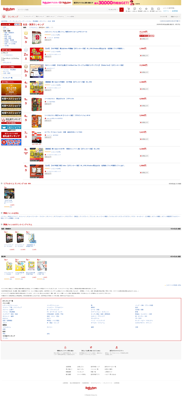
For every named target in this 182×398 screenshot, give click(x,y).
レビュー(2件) (55, 35)
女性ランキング (50, 16)
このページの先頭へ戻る (173, 285)
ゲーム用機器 (9, 218)
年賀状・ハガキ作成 (10, 42)
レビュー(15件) (56, 152)
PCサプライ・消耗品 (72, 216)
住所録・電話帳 (9, 40)
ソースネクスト (8, 55)
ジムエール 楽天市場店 (52, 135)
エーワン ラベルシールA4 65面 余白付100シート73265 (63, 132)
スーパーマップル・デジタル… (8, 245)
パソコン (3, 216)
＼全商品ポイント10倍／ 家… (41, 273)
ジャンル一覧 (163, 16)
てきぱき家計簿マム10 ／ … (19, 273)
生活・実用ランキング (33, 24)
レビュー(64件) (56, 51)
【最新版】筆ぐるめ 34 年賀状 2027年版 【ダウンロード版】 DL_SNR (68, 82)
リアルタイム (60, 16)
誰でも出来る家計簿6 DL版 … (30, 273)
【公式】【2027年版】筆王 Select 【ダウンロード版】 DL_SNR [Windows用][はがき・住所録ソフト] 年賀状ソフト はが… (85, 165)
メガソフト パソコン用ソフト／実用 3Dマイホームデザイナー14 (66, 32)
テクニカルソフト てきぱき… (8, 273)
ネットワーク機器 (102, 216)
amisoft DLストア (51, 68)
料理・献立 (7, 36)
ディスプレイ (84, 216)
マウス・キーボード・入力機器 (140, 216)
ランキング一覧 (7, 78)
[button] (134, 10)
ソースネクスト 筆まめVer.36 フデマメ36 (59, 98)
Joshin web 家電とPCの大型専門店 (55, 118)
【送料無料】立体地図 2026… (30, 245)
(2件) (11, 206)
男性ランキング (40, 16)
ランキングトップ (28, 16)
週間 (47, 27)
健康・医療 (7, 38)
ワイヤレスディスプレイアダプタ (119, 216)
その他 (6, 45)
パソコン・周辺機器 (32, 21)
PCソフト (43, 21)
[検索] (121, 10)
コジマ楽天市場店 (51, 101)
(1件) (43, 279)
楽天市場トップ (6, 21)
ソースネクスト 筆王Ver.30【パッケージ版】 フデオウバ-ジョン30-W (67, 115)
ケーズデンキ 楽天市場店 (53, 37)
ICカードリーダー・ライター (36, 216)
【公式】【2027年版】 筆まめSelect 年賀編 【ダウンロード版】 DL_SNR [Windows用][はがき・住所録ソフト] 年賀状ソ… (85, 48)
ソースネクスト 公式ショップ (54, 54)
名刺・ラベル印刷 (9, 43)
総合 (4, 27)
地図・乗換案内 (9, 32)
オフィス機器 (156, 216)
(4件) (11, 279)
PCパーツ (49, 216)
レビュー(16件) (56, 168)
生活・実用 (51, 21)
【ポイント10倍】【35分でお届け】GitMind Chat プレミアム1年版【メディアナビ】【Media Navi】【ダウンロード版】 (84, 65)
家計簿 (6, 34)
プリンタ (92, 216)
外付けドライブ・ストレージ (17, 216)
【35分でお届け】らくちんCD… (8, 202)
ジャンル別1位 (70, 16)
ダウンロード (7, 62)
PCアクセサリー (59, 216)
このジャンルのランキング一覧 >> (170, 21)
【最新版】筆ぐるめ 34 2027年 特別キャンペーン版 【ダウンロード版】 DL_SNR (72, 149)
